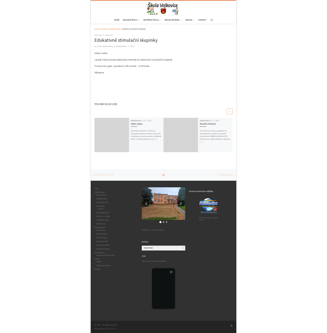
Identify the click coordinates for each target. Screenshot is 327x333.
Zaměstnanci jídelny (103, 265)
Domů (97, 29)
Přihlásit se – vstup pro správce (153, 230)
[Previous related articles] (223, 111)
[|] (163, 8)
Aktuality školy (101, 195)
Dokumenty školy (102, 213)
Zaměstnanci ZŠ (102, 202)
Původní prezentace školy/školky (154, 261)
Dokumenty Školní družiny (105, 255)
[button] (146, 203)
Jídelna (97, 259)
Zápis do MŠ (100, 230)
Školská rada (100, 224)
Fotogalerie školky (103, 249)
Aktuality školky (115, 29)
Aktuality (104, 29)
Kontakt (97, 269)
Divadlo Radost (208, 123)
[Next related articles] (229, 111)
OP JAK (100, 209)
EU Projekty (100, 206)
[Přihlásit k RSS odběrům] (231, 325)
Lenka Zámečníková (105, 46)
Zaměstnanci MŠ (102, 241)
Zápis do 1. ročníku (103, 216)
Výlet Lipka (136, 123)
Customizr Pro (110, 329)
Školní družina (100, 253)
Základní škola (100, 192)
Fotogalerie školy (102, 220)
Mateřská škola (100, 227)
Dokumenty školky (102, 245)
